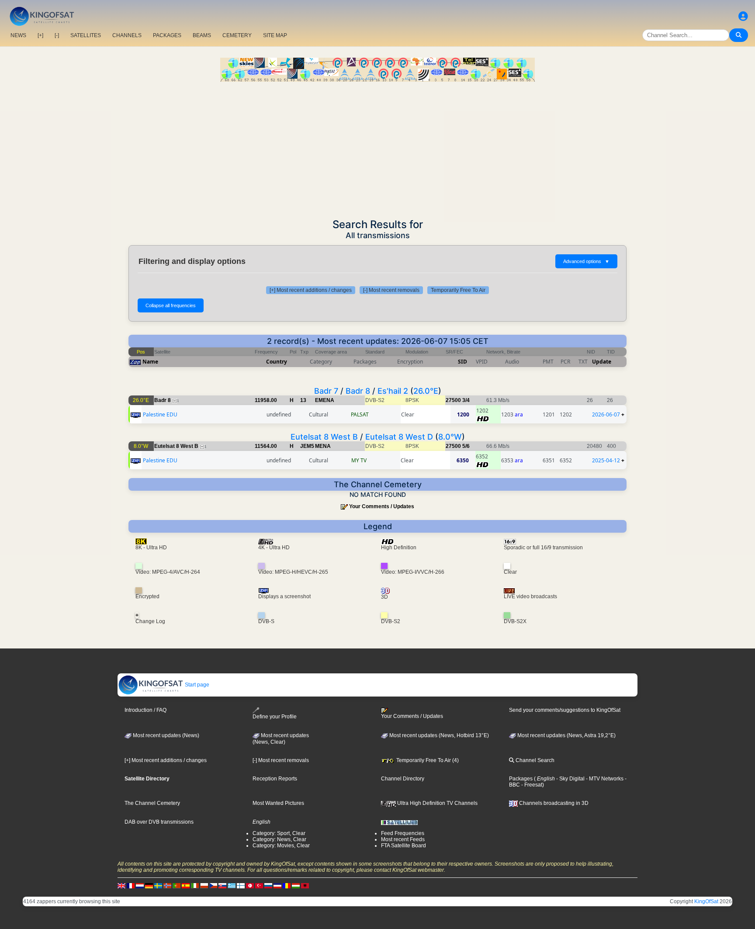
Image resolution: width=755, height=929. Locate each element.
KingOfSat (706, 901)
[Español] (186, 885)
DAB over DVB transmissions (159, 822)
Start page (196, 685)
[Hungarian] (296, 885)
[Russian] (268, 885)
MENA (323, 446)
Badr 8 (358, 390)
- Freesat (531, 785)
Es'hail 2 (393, 390)
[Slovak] (222, 885)
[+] (40, 35)
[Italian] (195, 885)
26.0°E (425, 390)
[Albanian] (305, 885)
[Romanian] (287, 885)
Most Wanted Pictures (278, 803)
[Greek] (232, 885)
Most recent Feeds (403, 839)
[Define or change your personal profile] (743, 16)
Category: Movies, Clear (281, 845)
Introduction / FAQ (145, 710)
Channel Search (534, 760)
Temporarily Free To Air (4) (427, 760)
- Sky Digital (570, 779)
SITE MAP (275, 35)
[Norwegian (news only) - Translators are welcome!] (167, 885)
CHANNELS (127, 35)
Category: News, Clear (279, 839)
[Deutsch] (149, 885)
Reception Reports (275, 779)
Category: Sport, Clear (279, 833)
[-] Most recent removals (391, 290)
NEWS (18, 35)
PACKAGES (167, 35)
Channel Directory (402, 779)
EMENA (324, 400)
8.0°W (450, 436)
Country (276, 361)
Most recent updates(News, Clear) (281, 738)
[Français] (131, 885)
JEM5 (307, 446)
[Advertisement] (377, 147)
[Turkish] (259, 885)
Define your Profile (275, 717)
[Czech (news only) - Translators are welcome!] (213, 885)
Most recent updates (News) (165, 735)
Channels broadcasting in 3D (553, 803)
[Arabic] (250, 885)
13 (303, 400)
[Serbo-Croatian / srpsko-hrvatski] (277, 885)
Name (150, 361)
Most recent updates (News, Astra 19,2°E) (566, 735)
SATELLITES (85, 35)
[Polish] (204, 885)
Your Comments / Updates (381, 506)
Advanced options (586, 261)
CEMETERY (237, 35)
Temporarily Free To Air (458, 290)
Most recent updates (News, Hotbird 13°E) (438, 735)
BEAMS (202, 35)
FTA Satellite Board (403, 845)
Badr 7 (326, 390)
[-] (57, 35)
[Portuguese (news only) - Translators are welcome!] (176, 885)
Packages (521, 779)
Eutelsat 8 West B (324, 436)
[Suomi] (241, 885)
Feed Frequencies (402, 833)
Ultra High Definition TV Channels (437, 803)
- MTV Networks (604, 779)
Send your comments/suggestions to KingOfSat (564, 710)
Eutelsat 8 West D (399, 436)
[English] (121, 885)
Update (601, 361)
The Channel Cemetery (152, 803)
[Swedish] (158, 885)
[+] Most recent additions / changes (311, 290)
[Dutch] (140, 885)
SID (462, 361)
